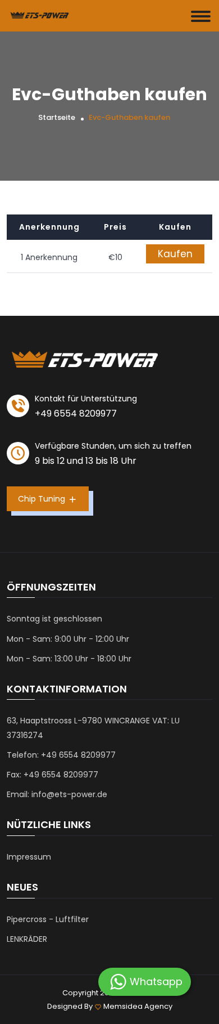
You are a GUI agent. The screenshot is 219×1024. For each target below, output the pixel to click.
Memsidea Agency (137, 1006)
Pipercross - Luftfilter (48, 919)
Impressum (29, 856)
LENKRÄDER (27, 939)
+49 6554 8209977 (76, 413)
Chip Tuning (42, 498)
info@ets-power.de (69, 794)
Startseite (56, 117)
